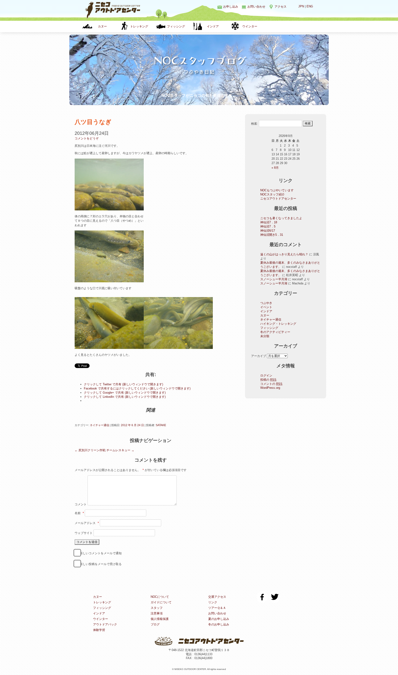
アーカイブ (258, 356)
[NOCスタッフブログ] (199, 87)
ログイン (266, 375)
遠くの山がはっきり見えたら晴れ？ (284, 254)
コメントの (271, 384)
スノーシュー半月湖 (273, 279)
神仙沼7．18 (268, 222)
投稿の (268, 379)
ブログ (155, 624)
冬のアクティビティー (275, 332)
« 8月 (275, 167)
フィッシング (176, 26)
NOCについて (160, 596)
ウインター (249, 26)
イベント (266, 307)
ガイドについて (161, 602)
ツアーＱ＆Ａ (217, 608)
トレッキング (139, 26)
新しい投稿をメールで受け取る (101, 564)
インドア (213, 26)
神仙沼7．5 (267, 226)
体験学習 (99, 630)
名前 (79, 513)
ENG (310, 6)
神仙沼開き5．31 (271, 234)
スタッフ (157, 608)
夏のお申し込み (218, 619)
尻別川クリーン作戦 (90, 450)
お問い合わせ (256, 6)
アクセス (281, 6)
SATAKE (161, 425)
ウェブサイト (84, 533)
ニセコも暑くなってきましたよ (281, 218)
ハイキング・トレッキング (278, 323)
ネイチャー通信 (99, 425)
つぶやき (266, 303)
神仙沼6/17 (267, 230)
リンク (212, 602)
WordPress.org (270, 387)
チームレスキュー (120, 450)
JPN (301, 6)
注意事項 (157, 613)
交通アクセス (217, 596)
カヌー (102, 26)
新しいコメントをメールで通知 (101, 553)
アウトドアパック (105, 624)
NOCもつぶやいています (277, 190)
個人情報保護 (160, 619)
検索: (254, 123)
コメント (81, 504)
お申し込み (230, 6)
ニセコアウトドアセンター (278, 198)
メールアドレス (87, 523)
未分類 (264, 336)
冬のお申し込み (218, 624)
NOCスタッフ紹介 (272, 194)
